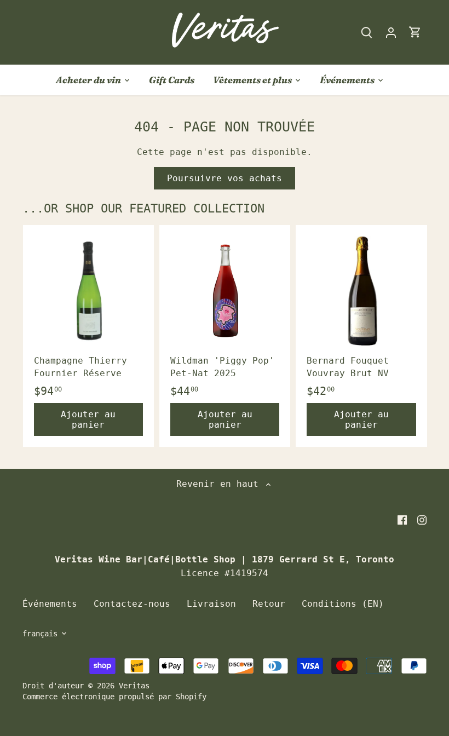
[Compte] (391, 32)
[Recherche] (367, 32)
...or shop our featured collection (143, 208)
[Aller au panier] (415, 32)
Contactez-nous (132, 604)
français (39, 633)
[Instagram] (422, 520)
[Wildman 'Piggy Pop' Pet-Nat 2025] (224, 290)
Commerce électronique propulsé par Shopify (114, 696)
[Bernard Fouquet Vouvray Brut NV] (361, 290)
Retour (268, 604)
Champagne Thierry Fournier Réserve (80, 366)
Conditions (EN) (343, 604)
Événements (49, 604)
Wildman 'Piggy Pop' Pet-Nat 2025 (222, 366)
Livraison (211, 604)
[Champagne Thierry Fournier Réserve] (88, 290)
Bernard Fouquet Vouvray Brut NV (348, 366)
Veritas (134, 685)
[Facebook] (402, 520)
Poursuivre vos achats (224, 178)
